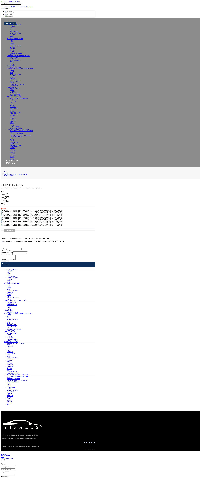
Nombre (4, 249)
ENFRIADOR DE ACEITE (14, 97)
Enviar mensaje (4, 261)
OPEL (11, 116)
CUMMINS (13, 26)
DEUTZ (12, 29)
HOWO (12, 54)
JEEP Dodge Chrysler (16, 128)
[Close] (1, 463)
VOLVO (12, 36)
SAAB (12, 122)
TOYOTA (12, 124)
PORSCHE (13, 119)
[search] (22, 3)
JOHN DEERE (14, 32)
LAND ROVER (14, 108)
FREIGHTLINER (14, 57)
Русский (9, 14)
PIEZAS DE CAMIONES (14, 24)
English (9, 11)
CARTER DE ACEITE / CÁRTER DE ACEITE (20, 129)
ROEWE (12, 152)
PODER (12, 153)
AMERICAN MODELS (16, 53)
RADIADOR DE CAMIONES (15, 39)
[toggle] (19, 1)
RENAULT (13, 47)
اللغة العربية (10, 13)
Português (10, 16)
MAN (11, 37)
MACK (12, 83)
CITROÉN (13, 101)
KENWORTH (14, 58)
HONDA (12, 141)
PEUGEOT (13, 118)
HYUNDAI (13, 107)
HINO (11, 41)
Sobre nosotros (12, 160)
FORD (12, 51)
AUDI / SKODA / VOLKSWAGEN (19, 98)
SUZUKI (12, 156)
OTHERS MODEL (15, 126)
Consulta (3, 208)
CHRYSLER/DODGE (16, 136)
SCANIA (12, 34)
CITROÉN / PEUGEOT (16, 133)
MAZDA (12, 111)
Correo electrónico (6, 250)
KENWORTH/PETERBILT (17, 84)
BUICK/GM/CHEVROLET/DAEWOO (20, 135)
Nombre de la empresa (7, 252)
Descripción (9, 230)
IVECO (12, 30)
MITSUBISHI (13, 114)
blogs (8, 162)
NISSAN (12, 115)
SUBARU (12, 155)
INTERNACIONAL (15, 80)
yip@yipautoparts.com (26, 6)
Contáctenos (10, 163)
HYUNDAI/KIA (14, 142)
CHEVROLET (14, 85)
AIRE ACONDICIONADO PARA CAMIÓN (18, 56)
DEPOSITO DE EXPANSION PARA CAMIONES (20, 68)
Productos (10, 23)
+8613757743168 (10, 6)
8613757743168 (5, 455)
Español (6, 8)
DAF (11, 27)
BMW (11, 100)
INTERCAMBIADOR (12, 87)
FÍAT (11, 104)
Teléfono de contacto (6, 254)
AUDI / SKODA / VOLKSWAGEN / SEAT (21, 131)
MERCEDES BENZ (15, 33)
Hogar (8, 22)
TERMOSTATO (11, 66)
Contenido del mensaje (8, 259)
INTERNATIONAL (15, 60)
